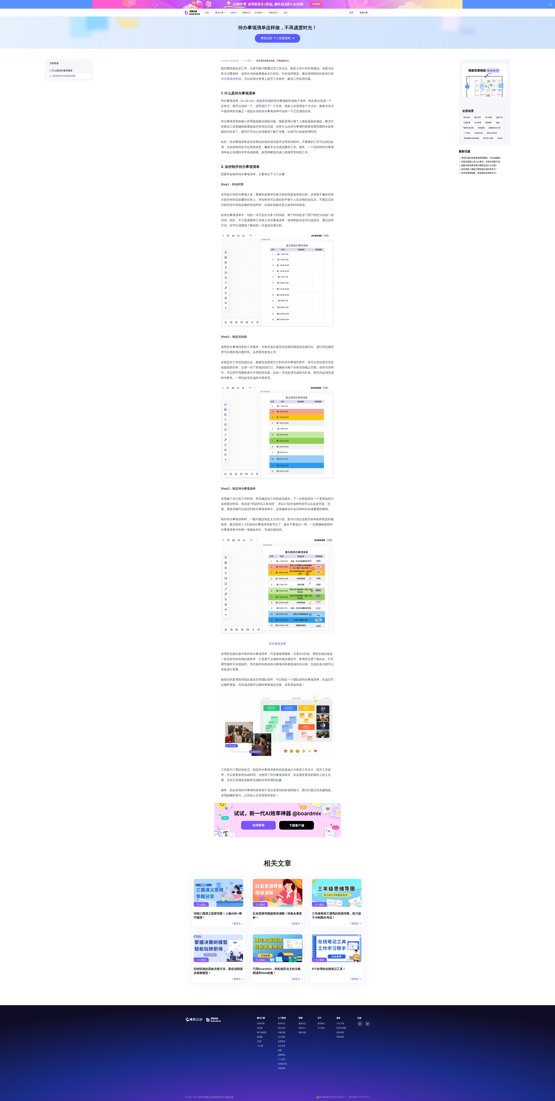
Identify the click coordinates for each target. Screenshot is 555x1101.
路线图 (260, 1037)
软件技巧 (466, 117)
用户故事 (488, 117)
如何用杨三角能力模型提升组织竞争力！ (479, 169)
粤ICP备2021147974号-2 (359, 1097)
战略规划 (281, 1055)
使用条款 (340, 1037)
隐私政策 (340, 1032)
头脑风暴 (466, 123)
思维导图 (260, 1023)
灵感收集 (281, 1068)
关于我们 (321, 1028)
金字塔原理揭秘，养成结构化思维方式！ (479, 173)
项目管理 (481, 128)
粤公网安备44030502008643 (332, 1097)
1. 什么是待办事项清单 (60, 70)
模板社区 (247, 12)
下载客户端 (296, 825)
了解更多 (236, 923)
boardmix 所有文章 (230, 60)
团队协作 (477, 117)
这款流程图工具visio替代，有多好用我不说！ (481, 161)
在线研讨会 (478, 133)
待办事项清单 (229, 79)
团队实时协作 (492, 133)
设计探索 (477, 123)
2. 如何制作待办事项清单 (62, 75)
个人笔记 (247, 60)
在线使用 (258, 825)
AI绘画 (499, 138)
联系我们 (321, 1023)
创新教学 (488, 123)
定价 (286, 12)
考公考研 (281, 1046)
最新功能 (302, 1032)
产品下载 (340, 1023)
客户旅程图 (261, 1032)
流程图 (260, 1028)
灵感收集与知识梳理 (471, 138)
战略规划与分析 (495, 128)
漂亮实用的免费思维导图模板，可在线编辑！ (481, 158)
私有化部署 (341, 1028)
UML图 (260, 1046)
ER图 (259, 1041)
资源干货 (499, 117)
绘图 (497, 123)
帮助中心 (302, 1028)
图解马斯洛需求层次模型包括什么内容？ (479, 165)
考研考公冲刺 (488, 138)
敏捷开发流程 (468, 128)
